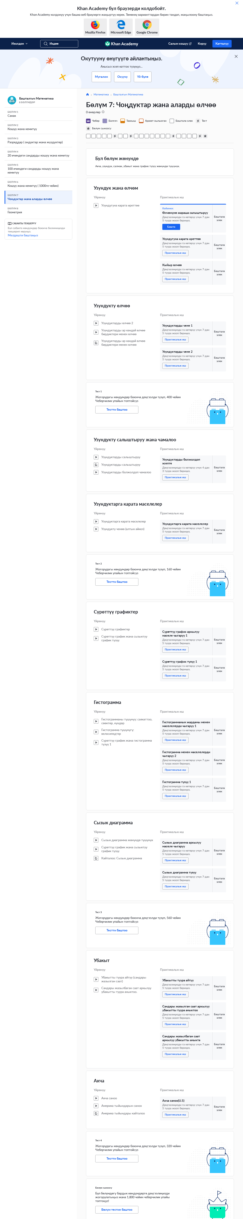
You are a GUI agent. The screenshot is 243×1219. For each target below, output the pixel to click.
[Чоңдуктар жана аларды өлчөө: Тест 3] (173, 136)
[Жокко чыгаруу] (237, 3)
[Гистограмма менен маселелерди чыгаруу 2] (152, 136)
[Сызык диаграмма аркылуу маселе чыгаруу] (162, 136)
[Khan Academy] (121, 43)
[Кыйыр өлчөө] (99, 136)
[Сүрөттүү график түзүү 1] (141, 136)
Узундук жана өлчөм (116, 188)
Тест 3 (98, 912)
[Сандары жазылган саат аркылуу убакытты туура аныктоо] (184, 136)
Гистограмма (107, 702)
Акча (99, 1081)
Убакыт (102, 960)
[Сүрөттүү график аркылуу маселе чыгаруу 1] (136, 136)
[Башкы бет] (87, 95)
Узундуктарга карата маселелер (128, 504)
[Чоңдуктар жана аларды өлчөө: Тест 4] (200, 136)
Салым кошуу (178, 43)
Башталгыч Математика (128, 94)
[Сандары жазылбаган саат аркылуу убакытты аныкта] (189, 136)
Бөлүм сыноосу (103, 1188)
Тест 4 (98, 1140)
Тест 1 (98, 391)
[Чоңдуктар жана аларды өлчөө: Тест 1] (115, 136)
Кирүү (202, 43)
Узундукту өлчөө (112, 306)
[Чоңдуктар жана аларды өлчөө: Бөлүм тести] (205, 136)
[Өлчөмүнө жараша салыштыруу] (88, 136)
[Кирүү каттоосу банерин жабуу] (236, 56)
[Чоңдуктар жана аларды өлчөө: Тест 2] (131, 136)
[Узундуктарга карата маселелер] (125, 136)
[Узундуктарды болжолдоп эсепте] (120, 136)
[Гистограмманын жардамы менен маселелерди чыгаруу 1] (146, 136)
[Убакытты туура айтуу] (178, 136)
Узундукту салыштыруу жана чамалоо (135, 440)
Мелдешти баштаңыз (23, 235)
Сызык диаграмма (113, 823)
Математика (101, 94)
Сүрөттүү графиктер (116, 612)
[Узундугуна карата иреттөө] (93, 136)
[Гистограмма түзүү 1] (157, 136)
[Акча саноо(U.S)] (194, 136)
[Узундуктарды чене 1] (104, 136)
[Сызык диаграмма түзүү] (168, 136)
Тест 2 (98, 564)
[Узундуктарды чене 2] (109, 136)
